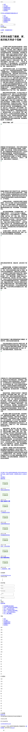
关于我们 (5, 17)
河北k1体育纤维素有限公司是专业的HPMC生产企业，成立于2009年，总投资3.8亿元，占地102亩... (14, 474)
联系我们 (5, 21)
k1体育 (2, 30)
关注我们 (3, 477)
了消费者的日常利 (5, 512)
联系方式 (3, 714)
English (2, 26)
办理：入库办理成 (5, 546)
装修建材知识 (6, 18)
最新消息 (3, 478)
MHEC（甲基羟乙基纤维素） (10, 610)
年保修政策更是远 (5, 535)
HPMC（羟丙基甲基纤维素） (10, 607)
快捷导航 (3, 603)
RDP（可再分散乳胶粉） (9, 612)
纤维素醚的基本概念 (8, 606)
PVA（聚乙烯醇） (8, 613)
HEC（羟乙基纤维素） (9, 609)
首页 (4, 15)
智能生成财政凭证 (5, 489)
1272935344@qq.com (6, 575)
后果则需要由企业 (5, 523)
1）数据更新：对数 (5, 568)
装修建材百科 (6, 20)
